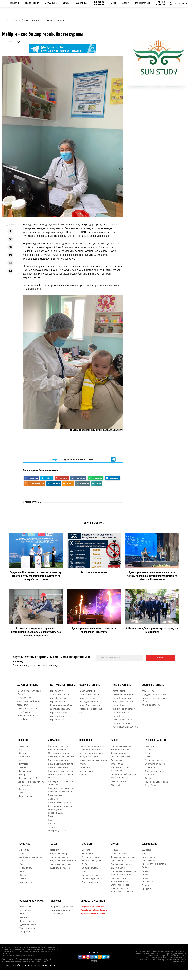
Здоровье (146, 850)
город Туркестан (121, 713)
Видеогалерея (118, 868)
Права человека (55, 795)
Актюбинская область (27, 716)
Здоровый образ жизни (62, 907)
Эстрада (23, 875)
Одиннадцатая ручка (154, 771)
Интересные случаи (91, 875)
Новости (14, 3)
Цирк (21, 872)
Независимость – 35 (28, 778)
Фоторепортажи (90, 882)
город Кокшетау (58, 698)
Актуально (51, 3)
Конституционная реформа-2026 (56, 811)
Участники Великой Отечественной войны (121, 883)
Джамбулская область (123, 720)
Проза (147, 753)
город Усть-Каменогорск (154, 695)
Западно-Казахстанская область (29, 692)
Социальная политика (58, 768)
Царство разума (27, 921)
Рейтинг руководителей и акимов (60, 776)
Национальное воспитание (63, 861)
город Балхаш (57, 720)
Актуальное (24, 757)
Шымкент (16, 20)
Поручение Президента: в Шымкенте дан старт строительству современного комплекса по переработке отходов (36, 576)
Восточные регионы (153, 685)
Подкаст (146, 871)
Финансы (83, 775)
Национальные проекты (59, 803)
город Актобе (23, 719)
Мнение (22, 768)
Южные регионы (122, 685)
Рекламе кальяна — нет (94, 572)
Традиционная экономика (91, 746)
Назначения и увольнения (60, 792)
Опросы (22, 789)
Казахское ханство (120, 753)
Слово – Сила (151, 768)
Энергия (23, 918)
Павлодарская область (90, 702)
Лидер (145, 854)
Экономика (82, 3)
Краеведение (117, 764)
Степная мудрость (153, 760)
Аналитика (84, 768)
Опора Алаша (151, 785)
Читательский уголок (92, 861)
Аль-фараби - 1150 (119, 782)
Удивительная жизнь (29, 925)
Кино (21, 864)
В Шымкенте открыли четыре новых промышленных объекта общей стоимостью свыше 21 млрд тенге (36, 632)
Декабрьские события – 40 (31, 782)
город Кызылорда (121, 723)
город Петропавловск (89, 705)
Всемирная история (120, 750)
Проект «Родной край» (121, 861)
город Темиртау (58, 716)
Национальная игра (59, 854)
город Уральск (24, 698)
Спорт (125, 3)
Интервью (23, 764)
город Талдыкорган (122, 698)
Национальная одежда (61, 864)
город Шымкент (120, 705)
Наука (22, 914)
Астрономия (25, 910)
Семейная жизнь (90, 868)
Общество (23, 753)
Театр (22, 861)
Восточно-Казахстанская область (154, 700)
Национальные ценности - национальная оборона (123, 873)
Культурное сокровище (156, 764)
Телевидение (25, 868)
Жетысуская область (123, 702)
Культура (24, 844)
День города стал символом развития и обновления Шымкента (94, 630)
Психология (25, 907)
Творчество (150, 746)
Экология (146, 889)
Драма (148, 757)
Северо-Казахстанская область (90, 710)
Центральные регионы (62, 685)
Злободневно (32, 3)
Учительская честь (28, 928)
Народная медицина (60, 910)
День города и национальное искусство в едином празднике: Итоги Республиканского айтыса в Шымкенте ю (152, 576)
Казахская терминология (154, 864)
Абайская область (151, 705)
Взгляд (145, 878)
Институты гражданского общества (60, 783)
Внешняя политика (57, 750)
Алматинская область (123, 695)
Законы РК (53, 799)
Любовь (85, 864)
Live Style (87, 844)
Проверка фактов (119, 878)
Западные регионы (27, 685)
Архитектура (25, 882)
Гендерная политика (58, 760)
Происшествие (142, 3)
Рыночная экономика (89, 750)
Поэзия (148, 750)
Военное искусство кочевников (120, 769)
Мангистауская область (28, 701)
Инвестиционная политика (61, 757)
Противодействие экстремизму (150, 858)
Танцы (22, 854)
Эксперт (22, 775)
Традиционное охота (60, 868)
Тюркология (116, 760)
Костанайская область (90, 695)
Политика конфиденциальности (39, 965)
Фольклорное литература (123, 857)
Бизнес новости (87, 771)
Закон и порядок (161, 3)
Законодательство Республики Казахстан (122, 890)
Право (51, 816)
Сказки (148, 778)
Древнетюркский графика (123, 774)
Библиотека (150, 775)
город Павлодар (87, 698)
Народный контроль (89, 757)
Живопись (24, 850)
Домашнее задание (91, 857)
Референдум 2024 (57, 831)
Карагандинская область (62, 705)
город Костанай (87, 691)
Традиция (54, 850)
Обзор (145, 875)
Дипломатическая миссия (60, 806)
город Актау (22, 705)
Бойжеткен (87, 854)
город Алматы (119, 691)
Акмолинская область (61, 695)
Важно (66, 3)
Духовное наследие (99, 3)
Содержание (25, 932)
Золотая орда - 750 (120, 778)
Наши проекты (25, 771)
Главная (5, 20)
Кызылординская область (125, 727)
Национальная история (122, 746)
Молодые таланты (119, 854)
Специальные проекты (122, 864)
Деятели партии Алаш (121, 757)
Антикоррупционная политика (94, 760)
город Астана (56, 691)
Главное (52, 824)
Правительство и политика (61, 771)
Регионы (146, 885)
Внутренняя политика (58, 746)
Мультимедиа (24, 785)
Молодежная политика (59, 753)
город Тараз (118, 716)
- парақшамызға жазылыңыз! (70, 459)
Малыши (115, 850)
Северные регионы (89, 685)
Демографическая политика (62, 764)
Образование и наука (31, 901)
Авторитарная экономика (91, 753)
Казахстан (23, 746)
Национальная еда (59, 857)
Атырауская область (27, 709)
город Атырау (23, 712)
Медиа (22, 879)
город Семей (148, 691)
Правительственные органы (61, 788)
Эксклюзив (147, 882)
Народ (113, 3)
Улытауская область (60, 709)
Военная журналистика (93, 879)
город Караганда (58, 702)
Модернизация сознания (156, 782)
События (146, 867)
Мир (20, 750)
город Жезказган (58, 713)
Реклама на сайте (12, 965)
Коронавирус (57, 914)
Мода (84, 872)
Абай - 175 (115, 785)
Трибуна (52, 827)
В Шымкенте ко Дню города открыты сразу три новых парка (151, 630)
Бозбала (86, 850)
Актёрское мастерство (30, 857)
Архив (21, 793)
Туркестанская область (124, 709)
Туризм (82, 764)
